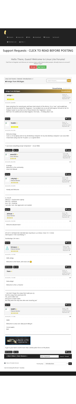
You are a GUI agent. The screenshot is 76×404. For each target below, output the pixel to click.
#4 (70, 186)
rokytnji (14, 178)
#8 (70, 316)
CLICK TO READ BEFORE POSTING (51, 50)
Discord (56, 37)
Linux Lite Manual (11, 169)
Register (42, 67)
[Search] (69, 80)
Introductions (27, 79)
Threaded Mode (65, 91)
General (19, 79)
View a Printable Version (12, 363)
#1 (70, 102)
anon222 (13, 154)
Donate (47, 37)
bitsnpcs (14, 247)
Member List (12, 42)
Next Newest (21, 356)
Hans (9, 271)
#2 (70, 130)
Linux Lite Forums (10, 79)
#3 (70, 162)
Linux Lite (20, 37)
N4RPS (13, 309)
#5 (70, 221)
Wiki (28, 37)
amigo (9, 95)
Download (37, 37)
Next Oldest (12, 356)
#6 (70, 254)
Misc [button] (22, 42)
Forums (10, 37)
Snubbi (13, 123)
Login (34, 67)
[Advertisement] (38, 14)
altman (9, 214)
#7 (70, 277)
